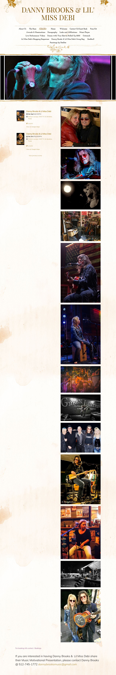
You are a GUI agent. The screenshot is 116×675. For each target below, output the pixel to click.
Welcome (63, 29)
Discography (52, 32)
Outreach (86, 36)
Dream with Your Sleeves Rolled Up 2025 (63, 36)
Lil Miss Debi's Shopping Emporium (35, 39)
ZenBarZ (90, 39)
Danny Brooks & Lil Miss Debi (38, 111)
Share (30, 123)
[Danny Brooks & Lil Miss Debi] (20, 121)
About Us (22, 29)
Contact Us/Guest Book (78, 29)
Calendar (42, 29)
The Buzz (32, 29)
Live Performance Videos (35, 36)
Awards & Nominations (35, 32)
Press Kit (93, 29)
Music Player (84, 32)
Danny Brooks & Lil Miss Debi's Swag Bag (67, 39)
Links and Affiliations (68, 32)
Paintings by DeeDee (58, 43)
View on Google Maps (33, 127)
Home (53, 29)
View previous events (35, 155)
